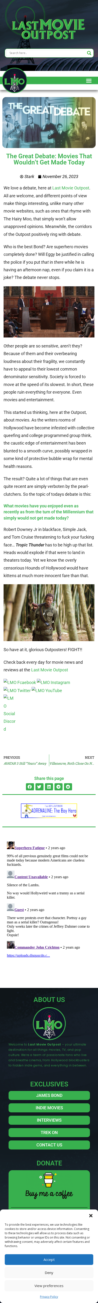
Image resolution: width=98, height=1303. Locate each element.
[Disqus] (49, 899)
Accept (49, 1259)
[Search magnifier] (89, 53)
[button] (90, 1215)
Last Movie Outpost (70, 187)
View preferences (49, 1285)
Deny (49, 1272)
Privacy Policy (49, 1297)
